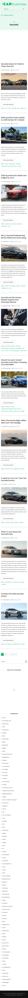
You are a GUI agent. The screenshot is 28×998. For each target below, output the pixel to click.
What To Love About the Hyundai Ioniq (11, 533)
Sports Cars (5, 943)
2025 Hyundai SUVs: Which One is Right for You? (14, 176)
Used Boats (5, 973)
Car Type (4, 772)
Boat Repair (5, 739)
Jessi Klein (5, 484)
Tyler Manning (5, 426)
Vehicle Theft (23, 350)
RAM (3, 921)
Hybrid (6, 164)
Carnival (7, 406)
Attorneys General (10, 346)
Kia (23, 348)
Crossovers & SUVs (7, 787)
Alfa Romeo (5, 724)
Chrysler (4, 778)
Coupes (4, 784)
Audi (3, 727)
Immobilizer (19, 348)
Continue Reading (8, 104)
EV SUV (9, 108)
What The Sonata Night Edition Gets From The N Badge (13, 421)
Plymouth (4, 912)
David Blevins (5, 241)
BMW (3, 736)
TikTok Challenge (14, 350)
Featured (4, 806)
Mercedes (5, 888)
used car (21, 522)
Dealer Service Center (8, 790)
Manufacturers (6, 879)
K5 (17, 409)
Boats (3, 742)
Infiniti (4, 839)
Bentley (4, 733)
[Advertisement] (14, 45)
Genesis (4, 821)
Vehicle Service (6, 979)
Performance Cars (7, 906)
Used (3, 970)
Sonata (22, 469)
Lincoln (4, 870)
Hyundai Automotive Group (8, 409)
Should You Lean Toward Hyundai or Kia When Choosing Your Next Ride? (14, 362)
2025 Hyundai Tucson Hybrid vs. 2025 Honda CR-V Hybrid (13, 118)
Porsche (4, 918)
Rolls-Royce (5, 930)
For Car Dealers (6, 815)
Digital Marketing (6, 794)
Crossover (7, 224)
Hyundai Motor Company (8, 348)
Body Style (5, 745)
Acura (4, 717)
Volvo (3, 985)
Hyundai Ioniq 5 (16, 644)
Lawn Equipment (6, 864)
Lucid (3, 873)
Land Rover (5, 860)
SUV (26, 108)
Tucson (19, 166)
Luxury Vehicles (6, 876)
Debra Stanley (6, 70)
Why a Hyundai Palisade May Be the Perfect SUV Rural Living (13, 236)
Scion (3, 933)
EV (5, 108)
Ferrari (4, 809)
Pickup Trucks (6, 909)
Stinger (22, 411)
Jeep (3, 845)
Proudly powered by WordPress (14, 995)
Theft (2, 350)
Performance (5, 411)
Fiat (3, 812)
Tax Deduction (6, 952)
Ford (3, 818)
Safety (11, 411)
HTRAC (18, 286)
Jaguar (4, 842)
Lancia (4, 857)
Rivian (3, 927)
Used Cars (5, 976)
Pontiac (4, 915)
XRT (11, 288)
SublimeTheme (21, 993)
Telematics (5, 958)
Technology (5, 955)
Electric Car (16, 582)
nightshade (17, 469)
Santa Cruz (19, 224)
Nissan (4, 900)
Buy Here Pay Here (7, 754)
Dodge (4, 797)
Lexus (3, 867)
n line (11, 469)
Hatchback (5, 830)
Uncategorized (6, 967)
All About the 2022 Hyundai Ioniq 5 (12, 595)
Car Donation (6, 766)
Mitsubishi (5, 891)
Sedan (11, 522)
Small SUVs (4, 226)
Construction (5, 781)
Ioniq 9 (22, 108)
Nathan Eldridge (6, 181)
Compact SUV (8, 582)
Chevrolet (5, 775)
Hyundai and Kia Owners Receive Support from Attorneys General (11, 299)
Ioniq (18, 108)
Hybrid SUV (12, 164)
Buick (3, 751)
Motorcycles (5, 894)
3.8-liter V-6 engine (10, 286)
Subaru (4, 949)
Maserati (4, 882)
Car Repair (5, 769)
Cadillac (4, 760)
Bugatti (4, 748)
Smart (4, 940)
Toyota (4, 964)
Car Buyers (5, 763)
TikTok (7, 350)
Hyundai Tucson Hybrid (7, 166)
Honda (4, 833)
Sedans (4, 937)
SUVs (9, 226)
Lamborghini (5, 854)
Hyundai (14, 108)
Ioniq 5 (23, 644)
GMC (3, 827)
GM (3, 824)
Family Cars (5, 803)
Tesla (3, 961)
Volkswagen (5, 982)
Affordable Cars (6, 721)
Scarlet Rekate (6, 599)
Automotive (5, 730)
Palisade (3, 288)
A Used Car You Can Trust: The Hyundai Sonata (13, 479)
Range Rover (5, 924)
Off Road (4, 903)
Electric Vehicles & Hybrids (9, 800)
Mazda (4, 885)
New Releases (6, 897)
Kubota (4, 851)
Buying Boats (5, 757)
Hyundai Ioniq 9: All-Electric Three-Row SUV (12, 65)
